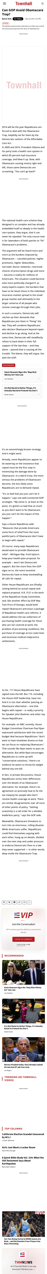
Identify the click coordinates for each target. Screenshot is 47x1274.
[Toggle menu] (4, 3)
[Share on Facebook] (14, 902)
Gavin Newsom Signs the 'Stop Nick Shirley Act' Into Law (22, 988)
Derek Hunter (8, 1032)
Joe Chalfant (8, 993)
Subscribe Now (23, 944)
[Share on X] (4, 902)
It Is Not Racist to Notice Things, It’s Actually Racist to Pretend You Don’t (23, 1027)
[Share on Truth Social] (9, 902)
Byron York (7, 18)
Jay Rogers (8, 1070)
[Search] (42, 3)
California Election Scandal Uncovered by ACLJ (23, 1136)
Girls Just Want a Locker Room (18, 1147)
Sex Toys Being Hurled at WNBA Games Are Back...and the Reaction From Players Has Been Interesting (22, 1241)
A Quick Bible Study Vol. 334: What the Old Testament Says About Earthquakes (23, 1160)
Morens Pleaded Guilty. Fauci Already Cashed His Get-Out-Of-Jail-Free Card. (23, 1065)
